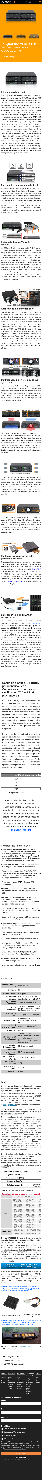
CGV (18, 1379)
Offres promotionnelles (11, 1439)
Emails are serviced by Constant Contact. (15, 1449)
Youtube (10, 1388)
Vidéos (28, 1388)
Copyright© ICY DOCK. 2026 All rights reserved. (15, 1459)
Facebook (11, 1379)
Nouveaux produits (10, 1435)
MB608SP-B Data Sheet (13, 1361)
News (18, 1377)
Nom (3, 1409)
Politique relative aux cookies (20, 1386)
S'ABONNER (21, 1454)
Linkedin (10, 1384)
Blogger (10, 1377)
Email (3, 1400)
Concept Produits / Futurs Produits (15, 1429)
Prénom (4, 1417)
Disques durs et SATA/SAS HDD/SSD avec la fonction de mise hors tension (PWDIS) (21, 1266)
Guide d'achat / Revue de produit (14, 1432)
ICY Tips (28, 1379)
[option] (21, 15)
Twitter (10, 1386)
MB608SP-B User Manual (14, 1364)
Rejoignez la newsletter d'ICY (29, 1391)
